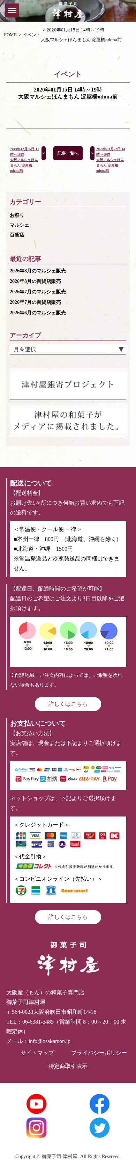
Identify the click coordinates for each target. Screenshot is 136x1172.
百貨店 (17, 234)
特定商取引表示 (68, 1066)
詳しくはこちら (68, 704)
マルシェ (19, 225)
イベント (32, 34)
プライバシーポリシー (99, 1053)
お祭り (17, 215)
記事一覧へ (68, 153)
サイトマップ (37, 1053)
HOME (10, 34)
